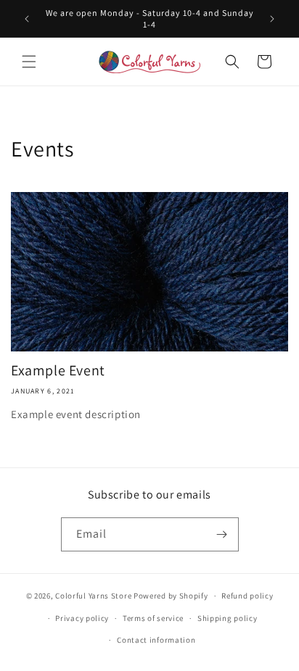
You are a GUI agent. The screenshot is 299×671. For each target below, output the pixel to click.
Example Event (58, 370)
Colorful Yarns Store (93, 596)
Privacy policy (82, 618)
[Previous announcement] (27, 19)
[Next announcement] (272, 19)
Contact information (156, 640)
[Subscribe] (222, 534)
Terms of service (153, 618)
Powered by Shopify (171, 596)
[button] (29, 62)
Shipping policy (227, 618)
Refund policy (247, 596)
